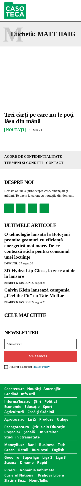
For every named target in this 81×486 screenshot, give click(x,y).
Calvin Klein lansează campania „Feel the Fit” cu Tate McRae (37, 292)
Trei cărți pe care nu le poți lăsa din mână (39, 118)
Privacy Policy (41, 366)
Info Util (11, 263)
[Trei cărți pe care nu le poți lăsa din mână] (40, 85)
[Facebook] (9, 208)
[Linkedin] (32, 208)
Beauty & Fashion (17, 282)
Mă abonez (38, 356)
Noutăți (15, 130)
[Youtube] (44, 208)
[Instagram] (20, 208)
